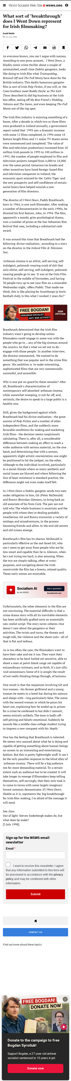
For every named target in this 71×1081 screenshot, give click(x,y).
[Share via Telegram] (35, 47)
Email (9, 848)
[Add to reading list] (63, 47)
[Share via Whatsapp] (26, 47)
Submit (35, 894)
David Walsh (9, 33)
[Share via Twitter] (17, 47)
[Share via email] (44, 47)
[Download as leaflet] (54, 47)
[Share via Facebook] (7, 47)
